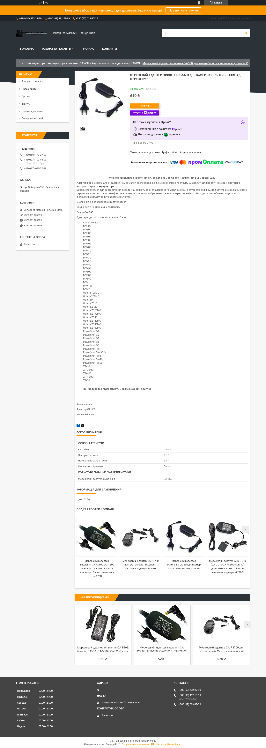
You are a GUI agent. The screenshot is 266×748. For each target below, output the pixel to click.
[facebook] (78, 425)
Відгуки (26, 103)
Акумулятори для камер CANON (68, 63)
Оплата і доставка (32, 111)
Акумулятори (36, 63)
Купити (145, 105)
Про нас (88, 48)
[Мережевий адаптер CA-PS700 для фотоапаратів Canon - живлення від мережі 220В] (140, 537)
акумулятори (106, 186)
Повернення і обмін (33, 118)
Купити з (138, 112)
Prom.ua (151, 740)
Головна (27, 48)
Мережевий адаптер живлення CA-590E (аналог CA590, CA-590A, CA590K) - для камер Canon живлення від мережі (103, 650)
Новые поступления (183, 10)
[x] (82, 425)
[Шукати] (246, 33)
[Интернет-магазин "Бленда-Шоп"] (31, 33)
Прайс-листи (29, 88)
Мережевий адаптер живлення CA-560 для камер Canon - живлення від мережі (184, 564)
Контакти (109, 48)
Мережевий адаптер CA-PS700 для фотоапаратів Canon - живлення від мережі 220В (140, 564)
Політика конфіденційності (167, 744)
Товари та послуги (56, 48)
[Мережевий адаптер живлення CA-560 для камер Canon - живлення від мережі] (184, 537)
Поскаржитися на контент (136, 744)
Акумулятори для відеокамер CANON (116, 63)
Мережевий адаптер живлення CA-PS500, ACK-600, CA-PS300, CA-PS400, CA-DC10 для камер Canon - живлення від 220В (97, 568)
